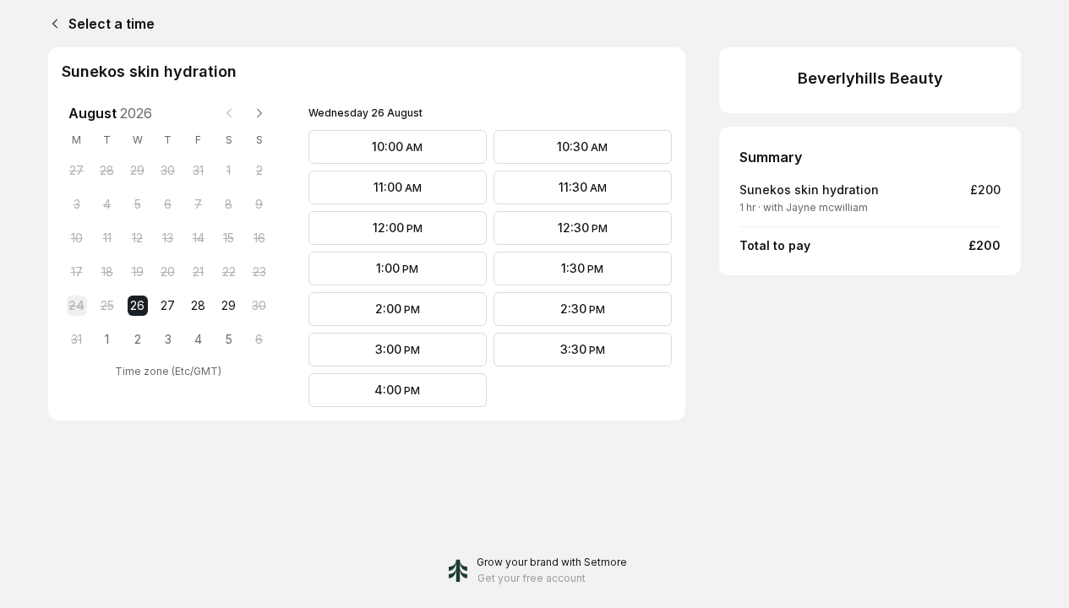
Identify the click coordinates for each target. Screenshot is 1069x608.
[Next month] (259, 113)
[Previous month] (229, 113)
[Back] (51, 23)
